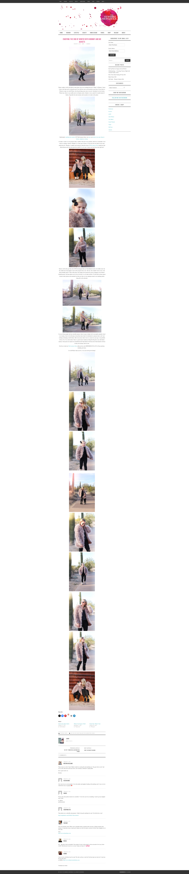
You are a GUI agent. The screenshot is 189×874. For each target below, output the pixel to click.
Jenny (83, 44)
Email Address (112, 48)
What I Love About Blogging (89, 750)
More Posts (69, 741)
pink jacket (81, 733)
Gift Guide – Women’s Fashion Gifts (116, 79)
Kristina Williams (68, 763)
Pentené (65, 823)
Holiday (98, 1)
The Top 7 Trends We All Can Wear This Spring (72, 750)
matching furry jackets (70, 137)
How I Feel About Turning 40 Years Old (117, 74)
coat (71, 733)
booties (94, 137)
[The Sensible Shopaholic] (89, 17)
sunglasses (82, 139)
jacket (78, 733)
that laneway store (88, 733)
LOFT (110, 114)
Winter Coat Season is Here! (80, 723)
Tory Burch (111, 119)
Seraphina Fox (67, 810)
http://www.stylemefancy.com (64, 833)
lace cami (98, 137)
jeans (90, 137)
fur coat (74, 733)
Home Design (82, 1)
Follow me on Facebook (119, 98)
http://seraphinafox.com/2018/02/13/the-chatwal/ (68, 815)
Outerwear (62, 733)
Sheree (65, 793)
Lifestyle (71, 1)
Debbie (65, 854)
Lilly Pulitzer (111, 116)
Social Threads (112, 122)
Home (60, 1)
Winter (66, 733)
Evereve (110, 111)
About (103, 1)
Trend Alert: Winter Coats (94, 723)
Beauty (76, 1)
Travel (88, 1)
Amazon (110, 129)
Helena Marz (66, 780)
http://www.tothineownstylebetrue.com (71, 860)
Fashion (65, 1)
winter (93, 733)
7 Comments (88, 44)
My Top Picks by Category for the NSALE (117, 68)
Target (110, 124)
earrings (86, 139)
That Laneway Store (94, 145)
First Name (111, 42)
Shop (93, 1)
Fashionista (122, 872)
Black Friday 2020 (112, 77)
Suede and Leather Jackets (63, 723)
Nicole (65, 841)
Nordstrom (111, 109)
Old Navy (111, 127)
